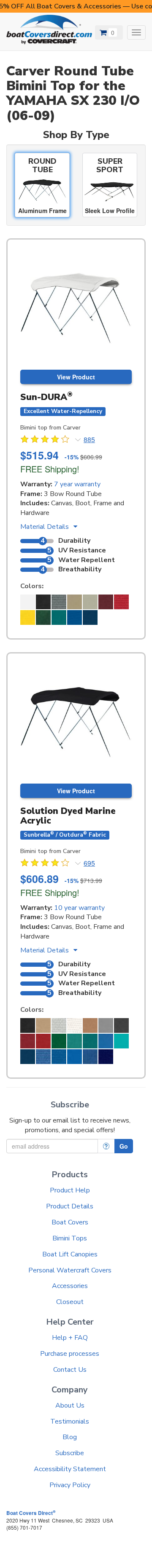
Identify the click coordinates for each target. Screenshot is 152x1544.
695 (89, 863)
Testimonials (69, 1421)
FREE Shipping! (49, 469)
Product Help (70, 1190)
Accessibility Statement (70, 1469)
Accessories (70, 1286)
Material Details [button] (45, 526)
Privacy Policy (69, 1485)
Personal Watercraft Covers (69, 1270)
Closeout (70, 1302)
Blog (69, 1437)
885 (89, 439)
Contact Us (70, 1369)
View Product (76, 377)
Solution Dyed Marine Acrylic (68, 816)
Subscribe (69, 1453)
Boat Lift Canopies (70, 1254)
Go (123, 1146)
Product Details (69, 1206)
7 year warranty (77, 484)
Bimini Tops (69, 1238)
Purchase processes (69, 1353)
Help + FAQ (70, 1337)
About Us (69, 1405)
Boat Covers (70, 1222)
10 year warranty (79, 907)
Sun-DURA (46, 397)
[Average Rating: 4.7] (45, 440)
